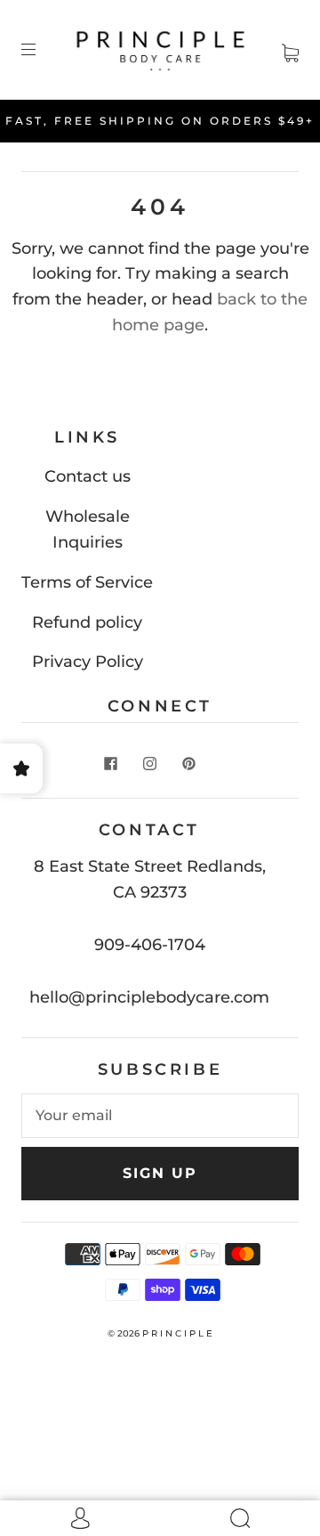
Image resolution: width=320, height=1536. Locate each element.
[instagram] (149, 764)
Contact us (87, 476)
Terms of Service (87, 582)
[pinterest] (188, 764)
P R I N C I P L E (177, 1333)
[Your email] (160, 1115)
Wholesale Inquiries (87, 529)
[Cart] (290, 49)
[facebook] (110, 764)
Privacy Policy (87, 661)
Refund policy (87, 622)
